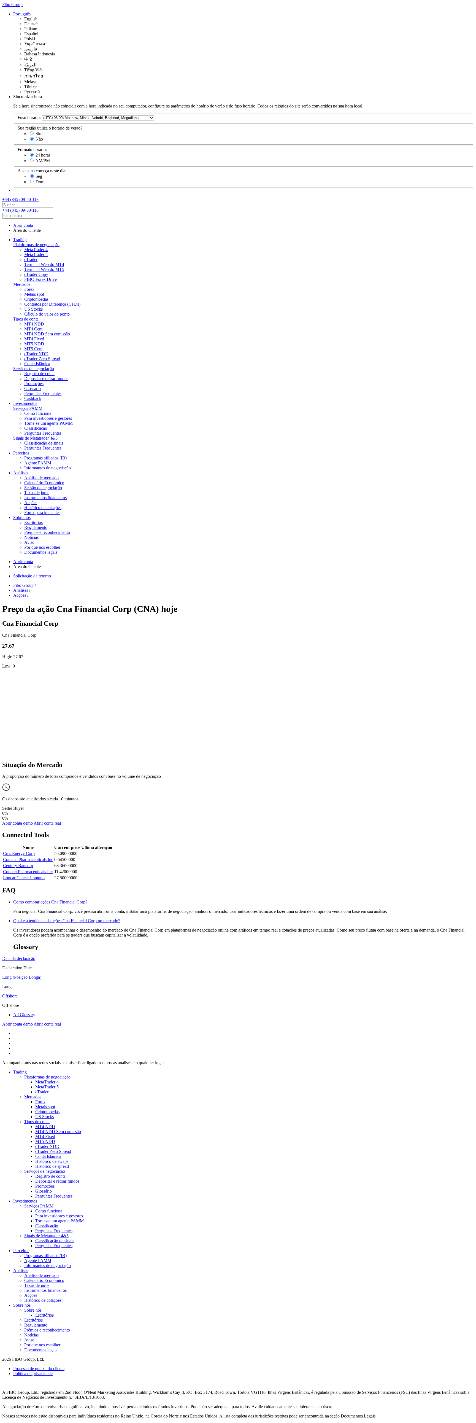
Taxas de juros (36, 492)
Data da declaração (18, 958)
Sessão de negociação (43, 487)
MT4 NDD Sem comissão (47, 334)
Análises (20, 472)
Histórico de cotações (42, 507)
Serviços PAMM (27, 408)
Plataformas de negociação (36, 244)
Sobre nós (22, 517)
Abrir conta (23, 225)
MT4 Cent (33, 329)
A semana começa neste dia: (42, 170)
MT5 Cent (33, 348)
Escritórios (33, 522)
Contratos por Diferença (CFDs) (52, 304)
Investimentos (25, 403)
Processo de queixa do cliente (38, 1368)
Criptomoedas (36, 299)
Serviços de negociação (33, 368)
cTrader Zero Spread (42, 358)
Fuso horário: (29, 117)
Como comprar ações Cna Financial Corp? (50, 902)
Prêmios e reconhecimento (47, 532)
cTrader (30, 259)
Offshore (10, 996)
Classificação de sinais (43, 443)
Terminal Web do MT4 (44, 264)
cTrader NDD (36, 353)
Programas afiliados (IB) (45, 458)
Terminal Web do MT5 (44, 269)
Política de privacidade (33, 1373)
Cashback (32, 398)
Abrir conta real (47, 823)
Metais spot (34, 294)
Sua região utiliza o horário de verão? (50, 128)
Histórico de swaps (51, 1161)
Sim (39, 133)
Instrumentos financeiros (45, 497)
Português (22, 14)
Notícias (31, 537)
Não (39, 139)
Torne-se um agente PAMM (48, 423)
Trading (20, 239)
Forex (29, 289)
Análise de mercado (41, 477)
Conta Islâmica (37, 363)
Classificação (35, 428)
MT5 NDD (34, 343)
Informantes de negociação (47, 468)
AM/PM (42, 160)
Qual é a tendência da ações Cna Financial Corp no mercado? (66, 920)
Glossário (32, 388)
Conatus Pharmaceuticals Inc (28, 859)
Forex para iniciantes (42, 512)
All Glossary (24, 1014)
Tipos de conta (26, 319)
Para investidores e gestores (48, 418)
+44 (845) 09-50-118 (20, 199)
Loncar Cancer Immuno (24, 877)
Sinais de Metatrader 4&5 (35, 438)
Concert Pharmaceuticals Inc (28, 871)
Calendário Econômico (44, 482)
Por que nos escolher (42, 547)
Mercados (21, 284)
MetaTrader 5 (36, 254)
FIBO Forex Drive (40, 279)
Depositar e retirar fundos (46, 378)
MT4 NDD (34, 324)
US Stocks (33, 309)
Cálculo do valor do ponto (47, 314)
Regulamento (35, 527)
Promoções (34, 383)
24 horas (43, 155)
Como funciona (37, 413)
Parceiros (21, 453)
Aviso (29, 542)
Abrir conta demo (17, 823)
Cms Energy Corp (19, 853)
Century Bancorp (18, 865)
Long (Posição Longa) (21, 977)
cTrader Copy (36, 274)
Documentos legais (40, 552)
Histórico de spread (52, 1166)
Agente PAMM (37, 463)
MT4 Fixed (34, 339)
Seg (39, 176)
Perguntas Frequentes (42, 393)
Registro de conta (39, 373)
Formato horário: (32, 149)
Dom (40, 181)
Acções (30, 502)
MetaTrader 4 (36, 249)
